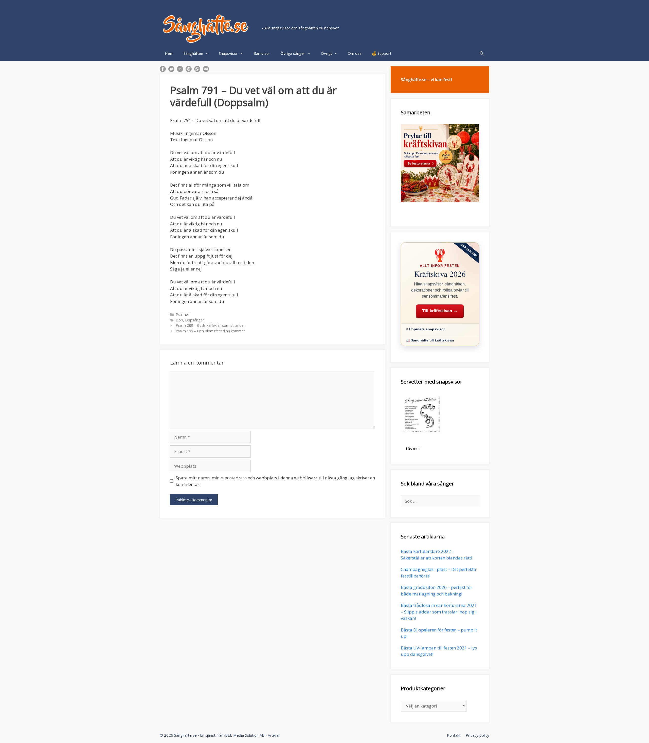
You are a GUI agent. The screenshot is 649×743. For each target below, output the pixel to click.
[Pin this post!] (189, 70)
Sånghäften (193, 53)
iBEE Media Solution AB (244, 735)
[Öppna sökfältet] (481, 53)
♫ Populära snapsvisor (425, 329)
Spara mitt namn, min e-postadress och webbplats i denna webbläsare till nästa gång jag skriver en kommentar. (275, 481)
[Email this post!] (206, 70)
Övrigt (326, 53)
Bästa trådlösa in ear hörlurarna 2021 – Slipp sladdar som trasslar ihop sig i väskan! (439, 611)
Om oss (355, 53)
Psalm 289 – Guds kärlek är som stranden (211, 325)
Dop (179, 320)
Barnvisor (262, 53)
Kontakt (454, 735)
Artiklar (274, 735)
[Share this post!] (163, 70)
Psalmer (182, 314)
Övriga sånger (292, 53)
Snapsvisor (228, 53)
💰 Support (381, 53)
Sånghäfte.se (185, 735)
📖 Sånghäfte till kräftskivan (429, 340)
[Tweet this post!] (171, 70)
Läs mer (413, 448)
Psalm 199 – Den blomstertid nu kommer (210, 331)
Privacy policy (477, 735)
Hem (169, 53)
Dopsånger (194, 320)
